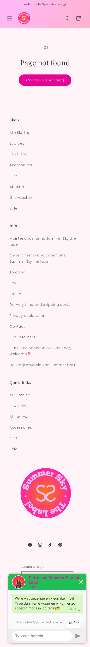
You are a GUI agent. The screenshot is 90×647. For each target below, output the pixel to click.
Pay (13, 283)
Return (15, 293)
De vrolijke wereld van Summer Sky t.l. (44, 365)
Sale (13, 208)
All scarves (20, 416)
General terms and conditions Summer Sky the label (38, 258)
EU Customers (22, 337)
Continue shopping (45, 80)
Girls (14, 176)
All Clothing (20, 395)
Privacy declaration (27, 315)
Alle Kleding (20, 132)
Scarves (17, 143)
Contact (17, 326)
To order (17, 272)
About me (19, 186)
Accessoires (21, 165)
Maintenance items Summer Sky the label (43, 241)
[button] (9, 18)
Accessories (21, 427)
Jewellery (18, 154)
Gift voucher (21, 197)
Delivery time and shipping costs (40, 304)
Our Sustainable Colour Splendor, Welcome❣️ (40, 351)
